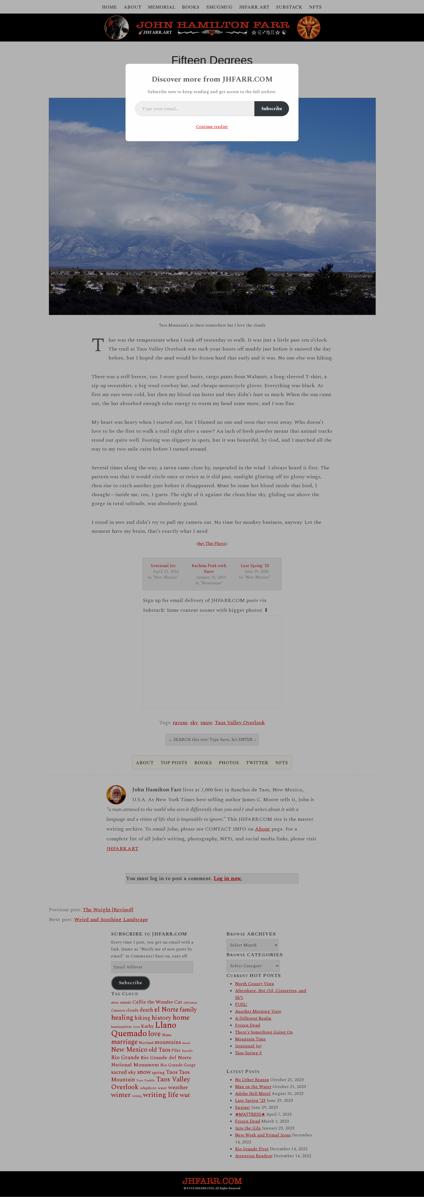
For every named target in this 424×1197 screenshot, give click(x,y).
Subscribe (271, 108)
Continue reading (212, 127)
